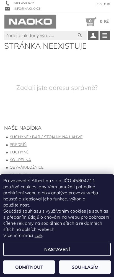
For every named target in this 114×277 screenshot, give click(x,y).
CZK (100, 4)
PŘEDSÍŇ (18, 144)
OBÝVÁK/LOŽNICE (26, 167)
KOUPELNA (20, 159)
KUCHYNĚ (19, 152)
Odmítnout (29, 267)
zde (38, 235)
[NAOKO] (30, 21)
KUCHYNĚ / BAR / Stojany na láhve (46, 136)
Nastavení (57, 249)
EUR (107, 4)
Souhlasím (85, 267)
